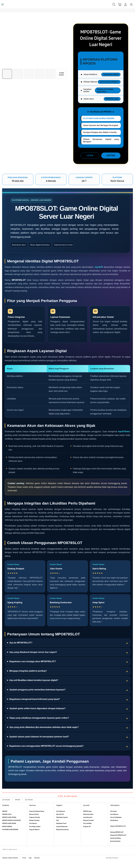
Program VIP (87, 826)
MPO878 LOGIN (6, 814)
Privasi (24, 858)
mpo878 (99, 267)
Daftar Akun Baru (88, 814)
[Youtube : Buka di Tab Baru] (132, 858)
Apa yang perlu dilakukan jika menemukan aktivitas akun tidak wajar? (44, 727)
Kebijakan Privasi (61, 823)
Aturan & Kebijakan (116, 817)
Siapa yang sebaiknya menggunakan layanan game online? (39, 718)
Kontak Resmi (114, 820)
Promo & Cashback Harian (36, 811)
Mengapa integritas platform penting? (28, 671)
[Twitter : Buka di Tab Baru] (124, 858)
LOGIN (90, 155)
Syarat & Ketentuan (62, 826)
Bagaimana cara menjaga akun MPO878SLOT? (32, 661)
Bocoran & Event (34, 814)
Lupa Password (87, 817)
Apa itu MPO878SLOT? (20, 643)
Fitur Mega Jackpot (34, 826)
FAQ (57, 820)
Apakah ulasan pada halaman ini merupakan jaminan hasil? (39, 737)
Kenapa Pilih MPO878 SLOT (118, 835)
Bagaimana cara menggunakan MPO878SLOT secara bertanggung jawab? (46, 746)
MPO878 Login (87, 811)
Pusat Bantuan (60, 811)
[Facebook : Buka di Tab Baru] (121, 858)
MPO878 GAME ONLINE (9, 823)
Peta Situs (37, 858)
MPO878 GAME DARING (9, 817)
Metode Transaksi (34, 820)
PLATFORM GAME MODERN (10, 829)
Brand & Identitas (115, 841)
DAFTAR (111, 155)
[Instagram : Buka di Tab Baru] (128, 858)
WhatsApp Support (62, 817)
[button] (119, 4)
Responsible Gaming (62, 829)
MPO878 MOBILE (7, 826)
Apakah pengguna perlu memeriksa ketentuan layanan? (37, 690)
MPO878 (4, 811)
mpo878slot (124, 431)
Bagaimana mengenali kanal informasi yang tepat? (34, 699)
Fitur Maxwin (33, 823)
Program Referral (34, 829)
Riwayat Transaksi (88, 820)
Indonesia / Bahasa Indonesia (10, 858)
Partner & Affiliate (115, 838)
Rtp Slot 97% (60, 814)
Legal (30, 858)
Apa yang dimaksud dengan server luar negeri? (33, 652)
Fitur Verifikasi (87, 823)
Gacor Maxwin (114, 814)
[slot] (8, 4)
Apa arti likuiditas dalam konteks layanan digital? (33, 680)
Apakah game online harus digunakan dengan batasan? (37, 708)
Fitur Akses (113, 811)
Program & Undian (34, 817)
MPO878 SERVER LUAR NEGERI (11, 820)
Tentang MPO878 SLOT (117, 832)
